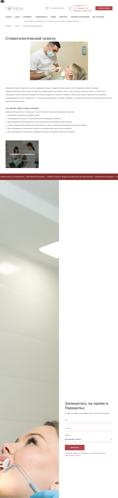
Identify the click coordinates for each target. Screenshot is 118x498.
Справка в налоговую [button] (80, 17)
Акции (53, 17)
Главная (8, 26)
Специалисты (41, 17)
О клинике (27, 17)
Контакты (63, 17)
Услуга (67, 435)
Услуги (8, 17)
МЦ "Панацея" (99, 17)
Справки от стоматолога (22, 154)
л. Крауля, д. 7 (79, 6)
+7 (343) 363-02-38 (57, 8)
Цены (17, 17)
